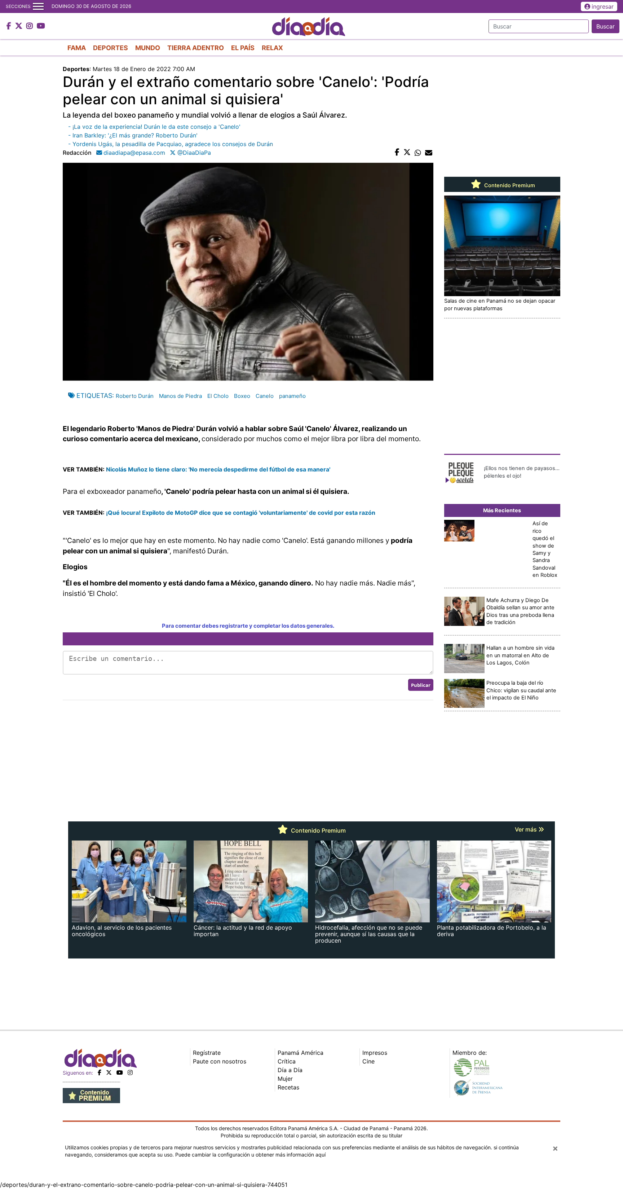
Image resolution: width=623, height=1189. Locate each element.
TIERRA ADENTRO (195, 48)
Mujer (285, 1078)
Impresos (374, 1052)
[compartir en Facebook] (397, 152)
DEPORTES (110, 48)
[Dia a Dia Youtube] (41, 26)
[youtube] (119, 1072)
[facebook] (99, 1072)
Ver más (526, 829)
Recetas (288, 1087)
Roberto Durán (135, 395)
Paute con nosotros (219, 1061)
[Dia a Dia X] (19, 26)
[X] (109, 1072)
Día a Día (290, 1070)
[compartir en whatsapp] (418, 152)
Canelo (265, 395)
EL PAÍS (243, 48)
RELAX (272, 48)
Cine (368, 1061)
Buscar (605, 26)
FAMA (76, 48)
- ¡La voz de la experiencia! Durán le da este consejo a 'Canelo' (154, 126)
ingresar (603, 6)
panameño (292, 395)
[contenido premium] (91, 1094)
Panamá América (300, 1052)
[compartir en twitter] (407, 152)
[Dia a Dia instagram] (30, 26)
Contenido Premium (509, 185)
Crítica (287, 1061)
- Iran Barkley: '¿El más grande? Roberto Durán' (133, 135)
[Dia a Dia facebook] (9, 26)
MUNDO (147, 48)
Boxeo (242, 395)
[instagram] (130, 1072)
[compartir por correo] (428, 152)
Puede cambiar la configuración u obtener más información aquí (250, 1154)
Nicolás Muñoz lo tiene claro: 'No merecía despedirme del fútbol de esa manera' (218, 469)
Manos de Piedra (180, 395)
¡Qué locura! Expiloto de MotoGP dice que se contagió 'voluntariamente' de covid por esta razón (240, 512)
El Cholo (218, 395)
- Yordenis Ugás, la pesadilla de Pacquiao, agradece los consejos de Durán (170, 144)
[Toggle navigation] (38, 6)
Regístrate (207, 1052)
